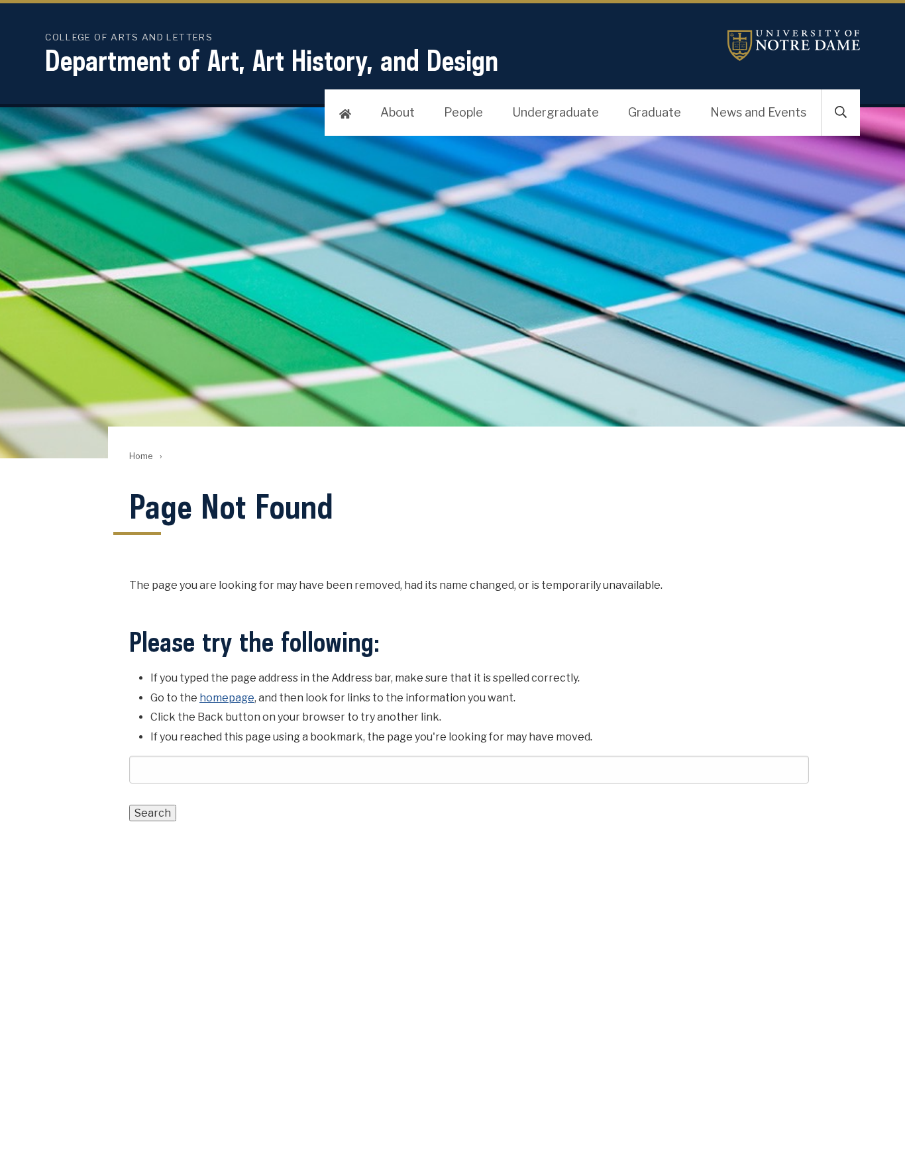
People (463, 112)
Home (140, 456)
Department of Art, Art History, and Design (271, 60)
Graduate (654, 112)
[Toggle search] (841, 112)
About (397, 112)
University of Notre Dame (793, 45)
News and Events (758, 112)
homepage (226, 697)
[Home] (345, 112)
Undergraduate (555, 112)
